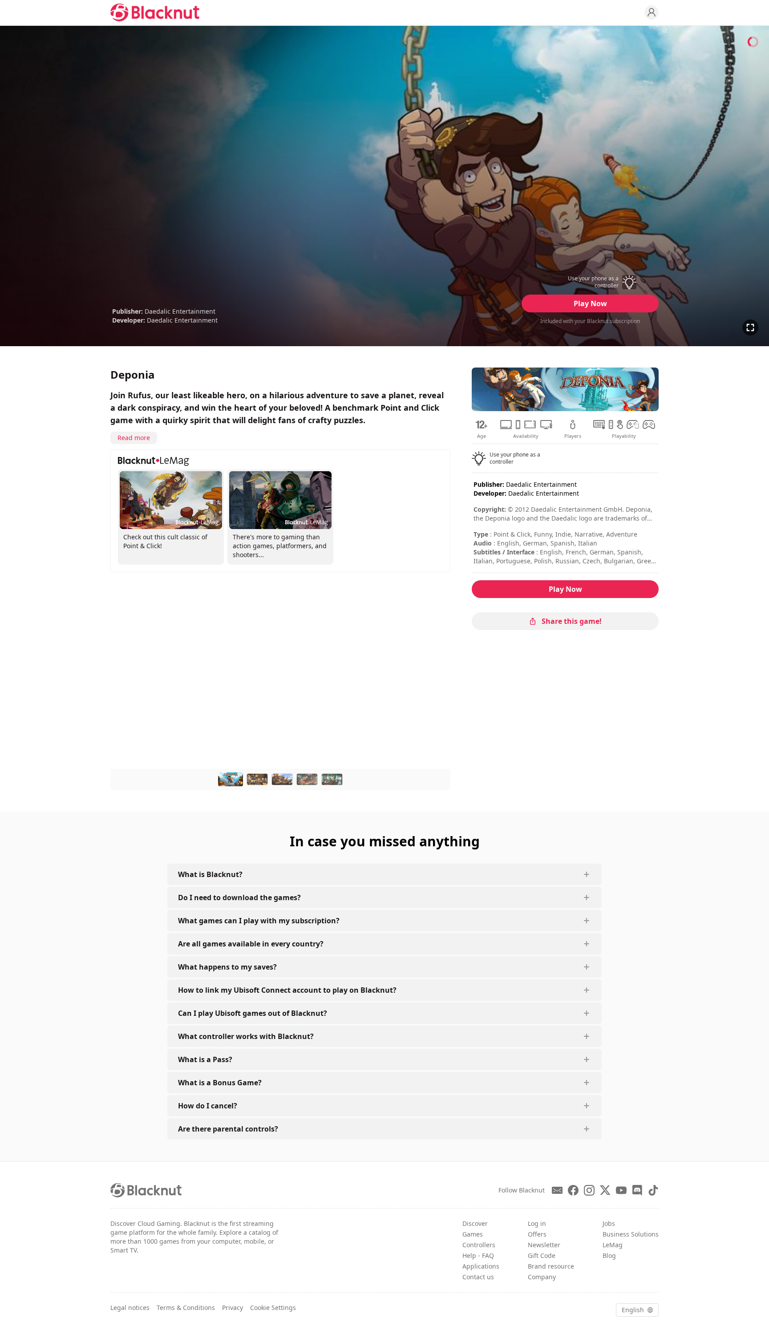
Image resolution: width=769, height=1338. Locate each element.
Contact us (478, 1277)
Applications (480, 1266)
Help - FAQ (478, 1255)
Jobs (609, 1223)
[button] (590, 282)
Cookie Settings (273, 1307)
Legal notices (130, 1307)
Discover (475, 1223)
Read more (133, 437)
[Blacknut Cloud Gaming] (154, 12)
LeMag (613, 1245)
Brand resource (551, 1266)
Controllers (478, 1245)
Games (472, 1234)
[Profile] (651, 12)
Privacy (232, 1307)
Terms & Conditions (186, 1307)
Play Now (590, 303)
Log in (537, 1223)
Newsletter (544, 1245)
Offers (537, 1234)
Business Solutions (631, 1234)
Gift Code (541, 1255)
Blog (609, 1255)
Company (542, 1277)
